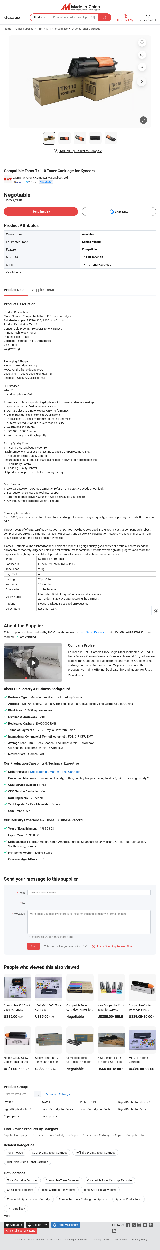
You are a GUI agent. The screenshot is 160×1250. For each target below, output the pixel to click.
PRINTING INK (89, 1102)
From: (21, 893)
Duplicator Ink (39, 772)
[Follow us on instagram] (139, 1225)
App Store (14, 1225)
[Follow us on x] (134, 1225)
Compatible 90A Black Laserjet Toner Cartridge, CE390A (17, 1009)
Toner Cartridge (70, 772)
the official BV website (93, 632)
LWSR (7, 1102)
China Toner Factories (20, 1190)
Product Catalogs (59, 1094)
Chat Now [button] (121, 212)
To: (23, 903)
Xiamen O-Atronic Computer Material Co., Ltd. (40, 177)
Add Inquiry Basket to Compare (80, 151)
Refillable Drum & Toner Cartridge (95, 1152)
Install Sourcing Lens (22, 1230)
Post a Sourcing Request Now (112, 946)
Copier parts (11, 1116)
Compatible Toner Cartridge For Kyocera (83, 1199)
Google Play (37, 1225)
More (7, 1216)
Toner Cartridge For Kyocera (59, 1190)
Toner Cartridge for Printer (96, 1109)
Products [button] (39, 17)
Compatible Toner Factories (62, 1180)
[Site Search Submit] (104, 17)
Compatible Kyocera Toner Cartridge (29, 1199)
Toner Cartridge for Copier (57, 1109)
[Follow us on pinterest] (151, 1225)
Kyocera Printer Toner (129, 1199)
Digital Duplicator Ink (16, 1109)
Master (54, 772)
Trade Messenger (65, 1225)
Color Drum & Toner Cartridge (49, 1152)
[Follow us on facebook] (128, 1225)
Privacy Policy (139, 1239)
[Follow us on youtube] (145, 1225)
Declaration (121, 1239)
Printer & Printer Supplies (52, 28)
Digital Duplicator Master (133, 1102)
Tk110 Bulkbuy (16, 1208)
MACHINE (48, 1102)
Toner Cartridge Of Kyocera (100, 1190)
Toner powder (50, 1116)
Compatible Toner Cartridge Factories (109, 1180)
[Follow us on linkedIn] (114, 1230)
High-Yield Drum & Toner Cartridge (27, 1162)
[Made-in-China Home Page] (80, 7)
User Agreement (101, 1239)
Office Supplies (24, 28)
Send (33, 946)
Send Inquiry (41, 211)
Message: (19, 913)
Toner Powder (15, 1152)
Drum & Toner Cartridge (86, 28)
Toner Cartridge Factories (22, 1180)
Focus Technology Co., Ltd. (52, 1239)
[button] (6, 6)
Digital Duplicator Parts (132, 1109)
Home (7, 28)
